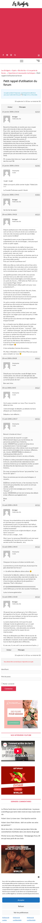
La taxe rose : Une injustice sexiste (23, 818)
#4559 (37, 214)
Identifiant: (5, 669)
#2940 (37, 166)
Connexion (9, 689)
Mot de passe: (6, 676)
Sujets (14, 70)
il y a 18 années (33, 95)
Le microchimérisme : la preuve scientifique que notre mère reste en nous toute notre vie (20, 811)
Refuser (21, 906)
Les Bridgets (6, 70)
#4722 (37, 505)
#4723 (37, 547)
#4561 (37, 358)
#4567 (37, 388)
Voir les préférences (21, 912)
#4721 (37, 419)
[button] (39, 877)
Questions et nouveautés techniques (21, 73)
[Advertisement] (21, 30)
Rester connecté (8, 684)
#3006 (37, 195)
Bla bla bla (22, 70)
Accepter (21, 900)
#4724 (37, 597)
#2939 (37, 112)
